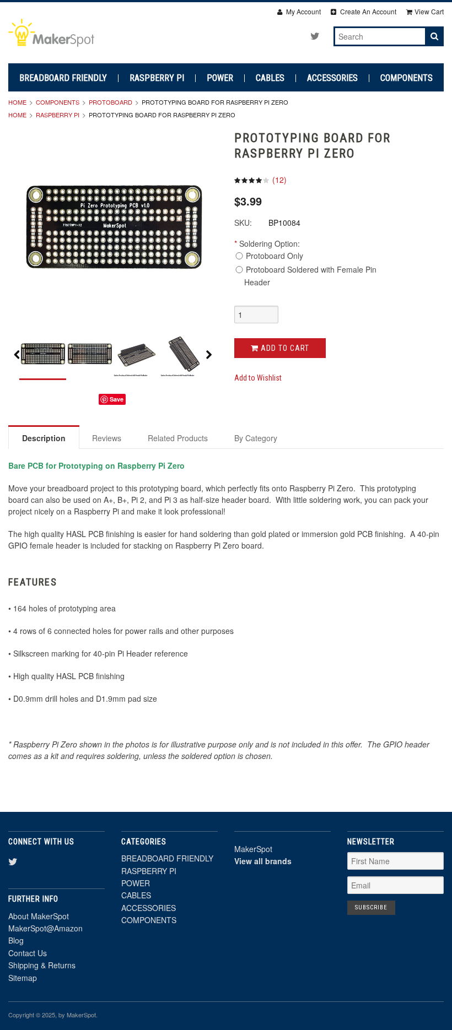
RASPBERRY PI (157, 78)
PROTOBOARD (110, 101)
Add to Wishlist (258, 377)
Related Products (178, 437)
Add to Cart (284, 348)
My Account (302, 11)
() (278, 179)
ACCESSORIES (332, 78)
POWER (220, 78)
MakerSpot (253, 848)
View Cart (429, 11)
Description (44, 437)
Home (17, 101)
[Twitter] (315, 36)
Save (116, 399)
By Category (255, 437)
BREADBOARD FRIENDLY (63, 78)
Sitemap (22, 977)
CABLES (270, 78)
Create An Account (367, 11)
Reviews (106, 437)
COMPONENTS (406, 78)
